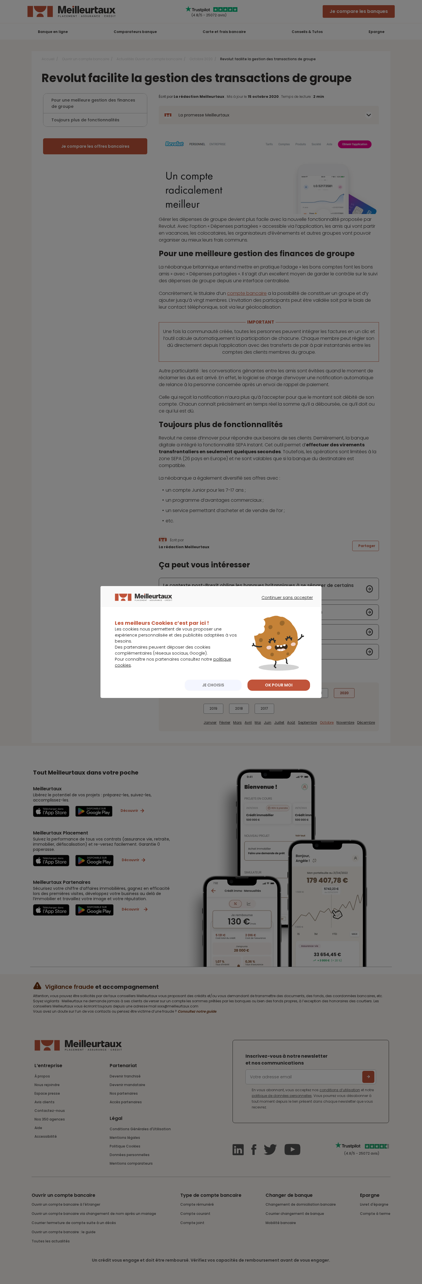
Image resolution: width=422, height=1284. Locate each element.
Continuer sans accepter (284, 603)
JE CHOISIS (213, 685)
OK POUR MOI (279, 685)
